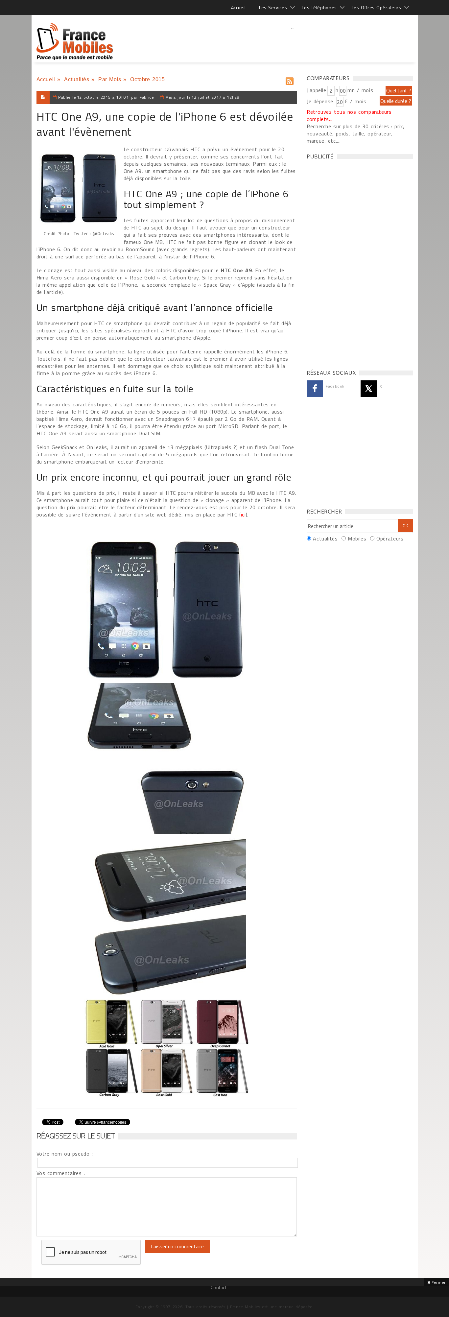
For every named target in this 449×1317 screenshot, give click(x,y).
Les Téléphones (319, 7)
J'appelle (316, 90)
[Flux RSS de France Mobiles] (290, 79)
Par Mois (109, 79)
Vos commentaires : (60, 1173)
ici (243, 514)
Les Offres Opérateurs (376, 7)
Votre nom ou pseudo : (64, 1153)
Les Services (273, 7)
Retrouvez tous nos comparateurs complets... (349, 115)
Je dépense (321, 101)
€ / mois (355, 101)
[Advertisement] (293, 41)
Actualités (76, 79)
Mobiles (357, 538)
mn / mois (360, 90)
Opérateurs (389, 538)
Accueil (238, 7)
